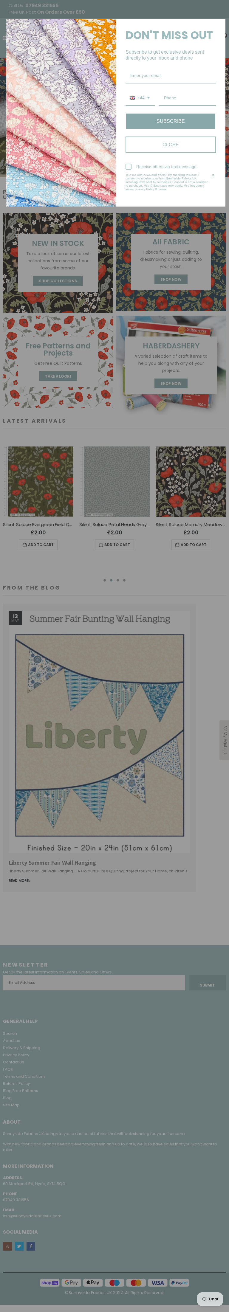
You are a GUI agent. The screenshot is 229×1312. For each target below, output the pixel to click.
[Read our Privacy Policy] (212, 175)
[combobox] (140, 98)
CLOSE (171, 144)
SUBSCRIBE (171, 121)
